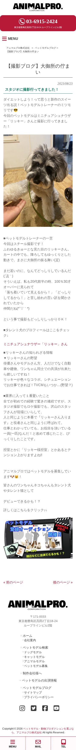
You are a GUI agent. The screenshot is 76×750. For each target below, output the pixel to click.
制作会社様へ (32, 673)
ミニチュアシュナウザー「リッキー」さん (35, 344)
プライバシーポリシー (39, 697)
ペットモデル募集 (36, 666)
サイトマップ (33, 692)
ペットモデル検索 (35, 647)
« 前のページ (13, 582)
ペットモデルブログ (45, 48)
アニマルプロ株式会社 (18, 48)
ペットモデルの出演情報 (39, 680)
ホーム (27, 635)
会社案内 (30, 640)
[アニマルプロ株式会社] (38, 12)
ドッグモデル (33, 652)
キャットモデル (34, 657)
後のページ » (63, 582)
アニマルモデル (34, 661)
